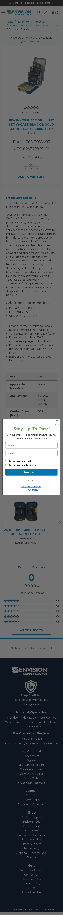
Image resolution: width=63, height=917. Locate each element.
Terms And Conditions (31, 486)
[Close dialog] (57, 422)
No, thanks (31, 480)
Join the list (31, 472)
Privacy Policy (31, 490)
